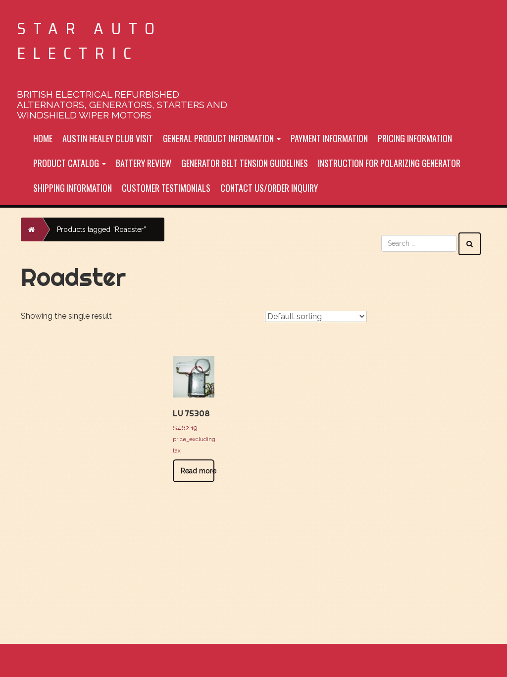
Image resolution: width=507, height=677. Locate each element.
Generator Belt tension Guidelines (244, 163)
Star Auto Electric (89, 41)
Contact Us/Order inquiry (269, 187)
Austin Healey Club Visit (107, 138)
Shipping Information (72, 187)
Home (42, 138)
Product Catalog (67, 163)
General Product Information (219, 138)
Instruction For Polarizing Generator (389, 163)
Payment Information (329, 138)
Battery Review (143, 163)
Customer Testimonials (166, 187)
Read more (197, 471)
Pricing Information (415, 138)
